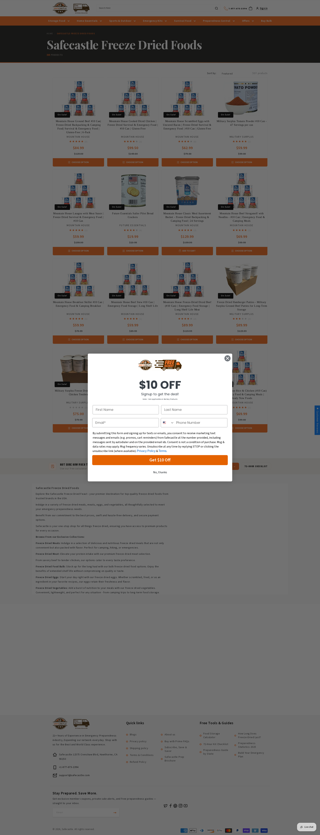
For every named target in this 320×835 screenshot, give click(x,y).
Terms (162, 451)
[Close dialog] (227, 358)
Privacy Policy (146, 451)
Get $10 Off (160, 460)
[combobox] (167, 422)
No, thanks (160, 472)
